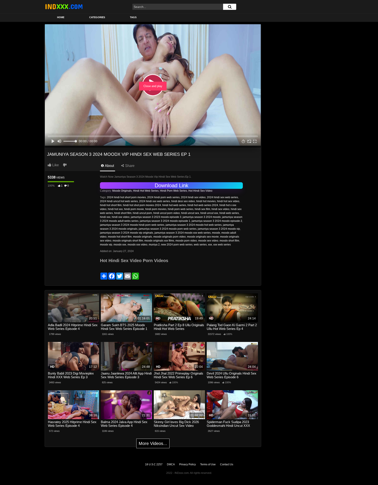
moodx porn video (186, 240)
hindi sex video (220, 209)
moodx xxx (120, 244)
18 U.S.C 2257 (154, 464)
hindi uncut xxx (209, 213)
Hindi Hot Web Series (146, 190)
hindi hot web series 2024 (202, 205)
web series (200, 244)
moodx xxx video (137, 244)
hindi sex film (202, 209)
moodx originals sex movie (203, 236)
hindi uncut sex (190, 213)
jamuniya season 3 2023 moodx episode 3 (156, 217)
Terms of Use (208, 464)
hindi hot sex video (228, 201)
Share (129, 166)
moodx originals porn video (169, 236)
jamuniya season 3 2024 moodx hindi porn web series (132, 224)
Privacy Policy (187, 464)
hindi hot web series (174, 205)
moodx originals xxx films (159, 240)
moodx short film (229, 240)
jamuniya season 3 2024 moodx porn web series (167, 228)
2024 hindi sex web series (222, 197)
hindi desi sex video (183, 201)
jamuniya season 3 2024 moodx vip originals (126, 232)
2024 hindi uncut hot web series (119, 201)
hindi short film (122, 213)
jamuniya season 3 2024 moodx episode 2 (217, 220)
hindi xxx (105, 217)
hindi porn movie (134, 209)
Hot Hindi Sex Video (200, 190)
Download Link (171, 185)
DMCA (171, 464)
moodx (216, 232)
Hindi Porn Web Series (173, 190)
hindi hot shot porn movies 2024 (142, 205)
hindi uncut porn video (166, 213)
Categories (97, 17)
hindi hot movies (206, 201)
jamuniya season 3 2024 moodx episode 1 (165, 220)
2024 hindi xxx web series (154, 201)
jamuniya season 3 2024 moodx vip (219, 228)
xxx (210, 244)
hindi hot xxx (115, 209)
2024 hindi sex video (193, 197)
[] (229, 7)
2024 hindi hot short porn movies (126, 197)
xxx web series (222, 244)
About (109, 166)
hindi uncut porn (142, 213)
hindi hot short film (111, 205)
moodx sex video (208, 240)
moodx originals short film (128, 240)
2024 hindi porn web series (163, 197)
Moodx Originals (122, 190)
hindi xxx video (121, 217)
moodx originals (142, 236)
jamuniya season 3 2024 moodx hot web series (194, 224)
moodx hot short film (120, 236)
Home (60, 17)
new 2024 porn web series (176, 244)
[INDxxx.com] (64, 6)
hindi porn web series (180, 209)
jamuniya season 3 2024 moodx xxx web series (182, 232)
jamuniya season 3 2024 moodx (202, 217)
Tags (133, 17)
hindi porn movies (155, 209)
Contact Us (226, 464)
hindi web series (229, 213)
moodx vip (106, 244)
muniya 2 (154, 244)
